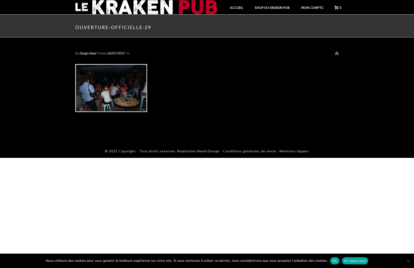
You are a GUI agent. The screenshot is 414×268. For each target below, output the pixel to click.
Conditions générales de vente (249, 151)
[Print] (337, 53)
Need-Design (208, 151)
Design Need (88, 53)
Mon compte (312, 8)
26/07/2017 (116, 53)
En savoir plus (355, 261)
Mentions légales (294, 151)
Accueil (236, 8)
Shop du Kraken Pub (272, 8)
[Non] (408, 260)
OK (335, 261)
